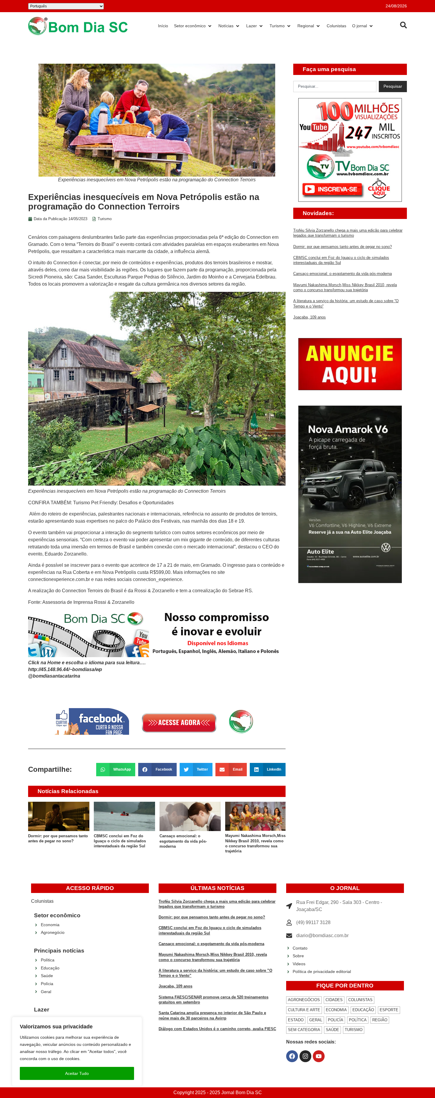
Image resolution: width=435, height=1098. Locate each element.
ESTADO (296, 1020)
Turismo (105, 219)
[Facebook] (292, 1056)
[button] (116, 769)
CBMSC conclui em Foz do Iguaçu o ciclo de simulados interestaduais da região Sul (120, 841)
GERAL (315, 1020)
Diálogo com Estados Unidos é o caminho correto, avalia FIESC (217, 1029)
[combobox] (334, 86)
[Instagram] (305, 1056)
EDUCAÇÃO (363, 1010)
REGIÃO (379, 1020)
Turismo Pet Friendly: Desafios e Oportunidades (123, 502)
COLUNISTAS (360, 1000)
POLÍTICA (358, 1020)
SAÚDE (332, 1029)
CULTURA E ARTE (304, 1010)
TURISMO (353, 1029)
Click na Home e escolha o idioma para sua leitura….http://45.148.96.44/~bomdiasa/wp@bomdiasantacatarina (87, 669)
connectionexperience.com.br (59, 579)
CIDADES (334, 1000)
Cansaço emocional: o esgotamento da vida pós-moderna (183, 841)
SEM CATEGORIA (304, 1029)
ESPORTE (389, 1010)
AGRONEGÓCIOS (304, 1000)
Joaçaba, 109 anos (309, 317)
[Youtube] (319, 1056)
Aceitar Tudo (77, 1073)
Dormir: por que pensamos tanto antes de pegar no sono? (342, 246)
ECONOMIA (336, 1010)
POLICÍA (335, 1020)
